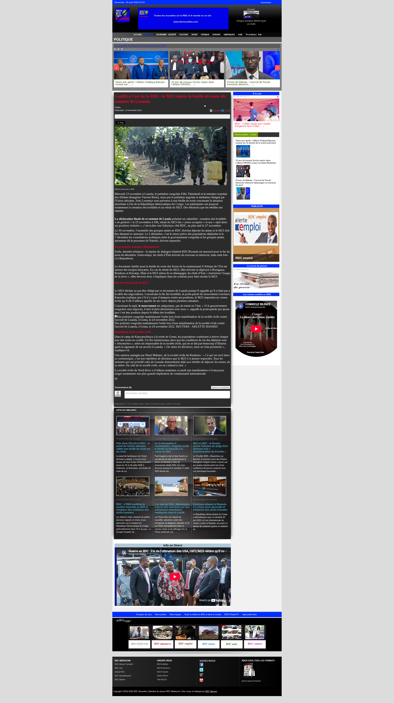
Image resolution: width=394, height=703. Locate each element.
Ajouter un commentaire (220, 387)
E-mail (227, 110)
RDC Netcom (211, 691)
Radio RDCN (162, 676)
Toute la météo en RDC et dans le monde (202, 614)
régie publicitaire (249, 614)
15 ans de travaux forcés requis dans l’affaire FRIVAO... (192, 83)
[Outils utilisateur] (205, 106)
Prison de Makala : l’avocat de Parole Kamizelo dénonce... (248, 83)
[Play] (278, 49)
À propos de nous (144, 614)
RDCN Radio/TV (231, 614)
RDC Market (120, 680)
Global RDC (120, 672)
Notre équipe (175, 614)
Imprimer (217, 110)
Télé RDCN (162, 680)
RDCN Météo (162, 664)
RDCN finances (163, 668)
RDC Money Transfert (124, 664)
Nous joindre (160, 614)
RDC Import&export (123, 676)
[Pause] (277, 96)
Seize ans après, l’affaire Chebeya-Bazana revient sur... (140, 83)
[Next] (116, 67)
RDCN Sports (162, 672)
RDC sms (119, 668)
